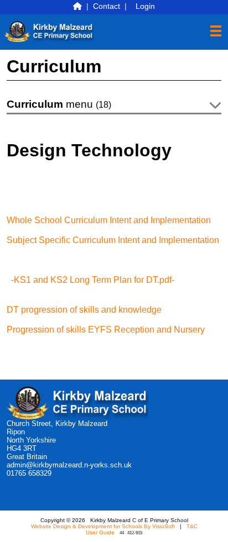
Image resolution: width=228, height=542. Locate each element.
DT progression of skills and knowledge (84, 309)
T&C (192, 526)
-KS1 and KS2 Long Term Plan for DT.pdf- (92, 280)
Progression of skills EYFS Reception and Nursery (106, 329)
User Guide (100, 532)
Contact (106, 6)
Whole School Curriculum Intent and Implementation (109, 220)
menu (59, 104)
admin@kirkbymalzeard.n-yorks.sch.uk (69, 465)
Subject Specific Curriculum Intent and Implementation (113, 240)
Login (145, 6)
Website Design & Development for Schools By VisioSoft (103, 526)
